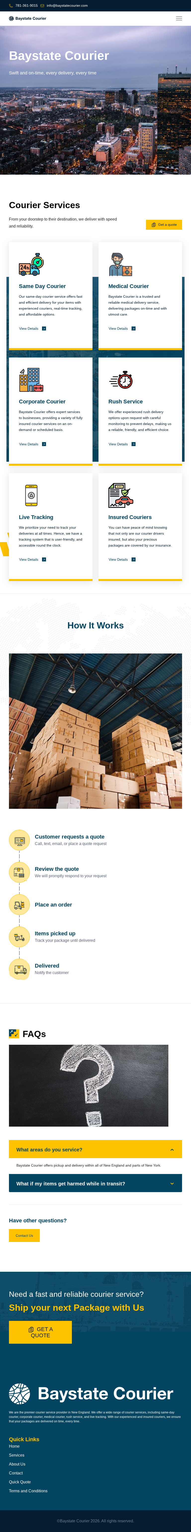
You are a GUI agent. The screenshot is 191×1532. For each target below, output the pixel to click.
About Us (17, 1464)
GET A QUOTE (42, 1332)
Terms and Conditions (28, 1491)
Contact (16, 1473)
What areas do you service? (49, 1149)
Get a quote (167, 225)
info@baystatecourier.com (67, 5)
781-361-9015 (26, 5)
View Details (28, 328)
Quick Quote (20, 1482)
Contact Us (24, 1236)
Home (14, 1446)
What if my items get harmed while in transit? (70, 1183)
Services (16, 1455)
